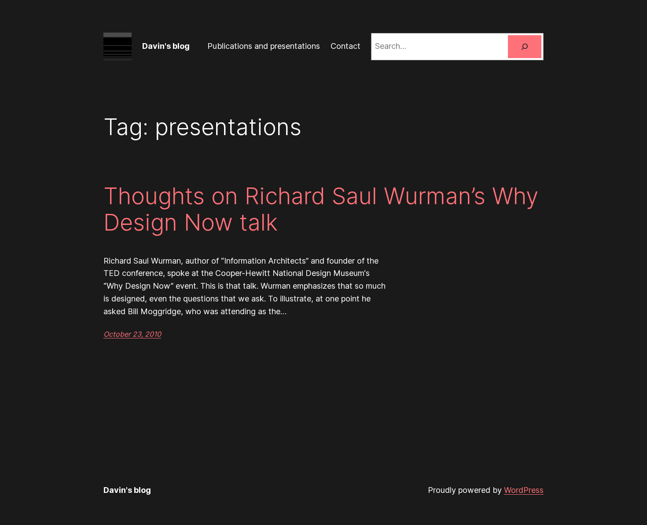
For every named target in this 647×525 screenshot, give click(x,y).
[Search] (524, 46)
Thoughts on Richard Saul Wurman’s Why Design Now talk (320, 209)
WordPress (524, 490)
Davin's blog (166, 46)
